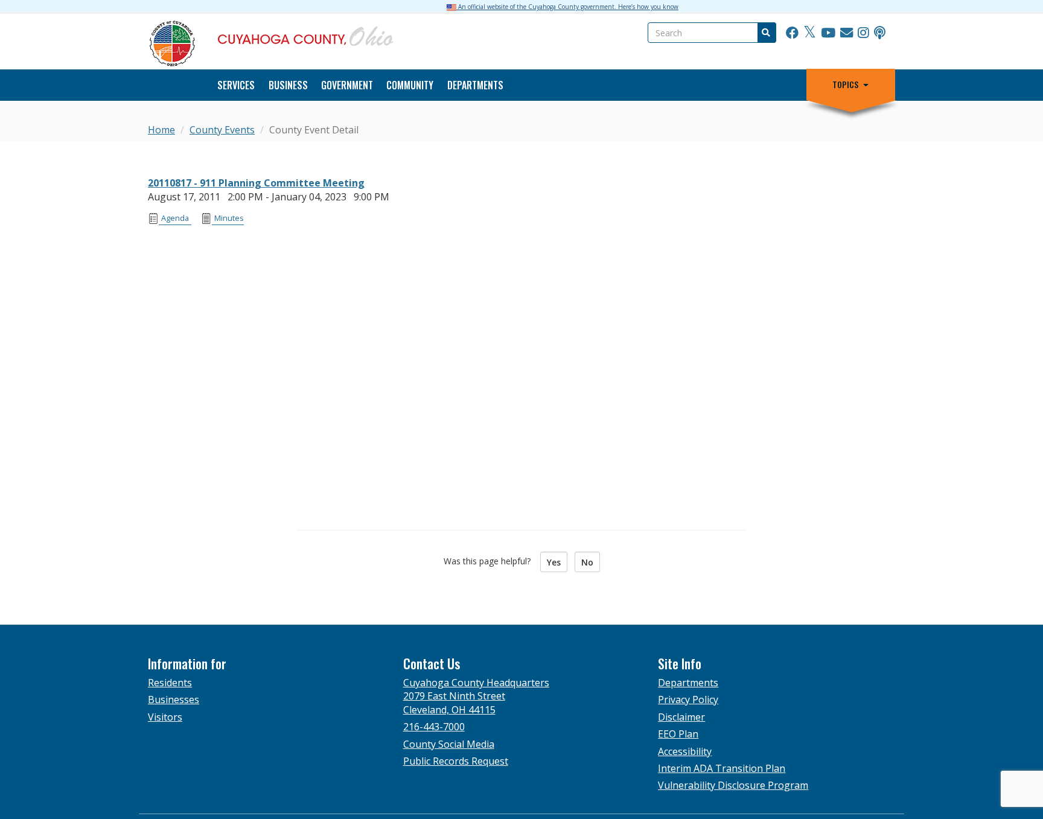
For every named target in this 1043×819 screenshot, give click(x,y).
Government (347, 85)
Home (161, 129)
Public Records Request (455, 761)
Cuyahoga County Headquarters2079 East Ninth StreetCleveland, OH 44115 (476, 696)
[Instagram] (863, 33)
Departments (475, 85)
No (587, 562)
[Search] (765, 32)
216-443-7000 (434, 726)
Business (288, 85)
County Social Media (448, 744)
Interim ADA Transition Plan (721, 768)
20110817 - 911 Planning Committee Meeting (256, 183)
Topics (845, 84)
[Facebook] (792, 33)
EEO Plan (678, 734)
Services (236, 85)
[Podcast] (879, 33)
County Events (222, 129)
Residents (170, 682)
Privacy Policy (688, 699)
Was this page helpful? (491, 561)
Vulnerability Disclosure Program (733, 785)
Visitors (165, 717)
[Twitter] (809, 33)
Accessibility (685, 751)
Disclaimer (681, 717)
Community (409, 85)
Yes (554, 562)
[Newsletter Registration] (846, 33)
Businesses (173, 699)
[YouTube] (828, 33)
